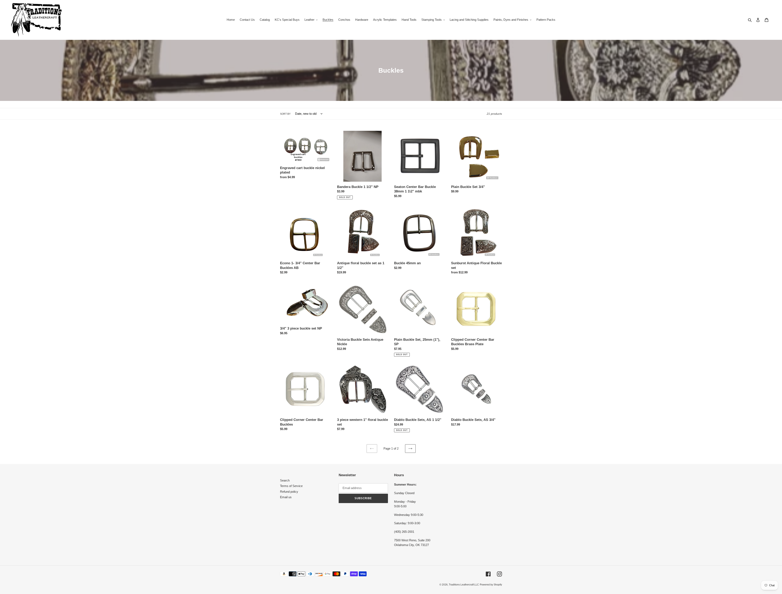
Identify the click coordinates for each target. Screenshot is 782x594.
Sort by (285, 113)
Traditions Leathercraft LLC (464, 584)
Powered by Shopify (491, 584)
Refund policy (289, 491)
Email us (286, 497)
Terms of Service (291, 486)
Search (285, 480)
